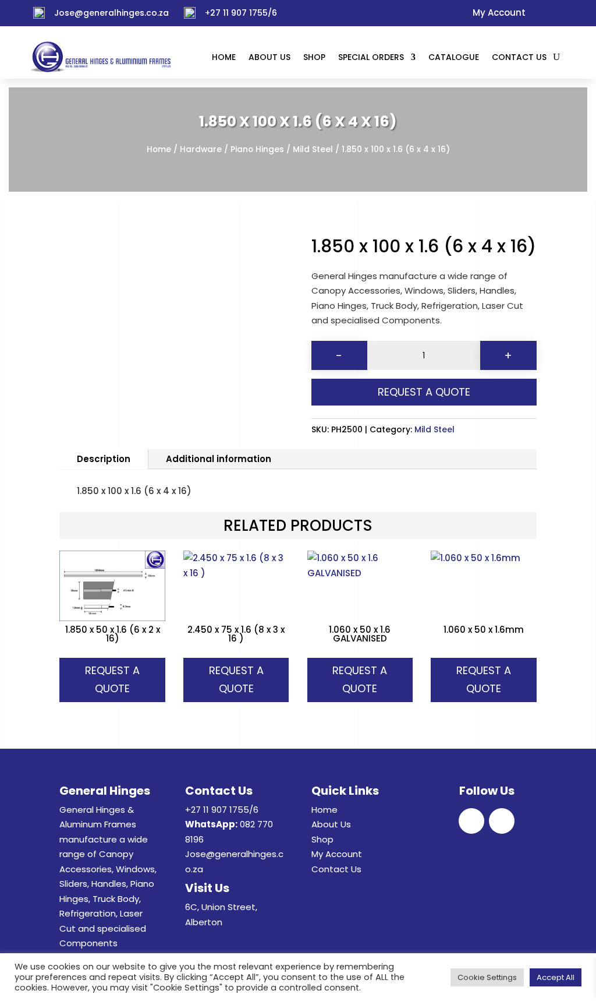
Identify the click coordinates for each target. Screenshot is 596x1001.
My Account (336, 854)
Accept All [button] (555, 977)
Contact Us (336, 869)
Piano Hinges (257, 149)
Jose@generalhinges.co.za (111, 13)
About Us (331, 824)
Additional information (218, 459)
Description (103, 459)
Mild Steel (313, 149)
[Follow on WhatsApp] (558, 13)
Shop (322, 839)
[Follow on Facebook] (539, 13)
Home (159, 149)
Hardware (201, 149)
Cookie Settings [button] (487, 977)
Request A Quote (424, 392)
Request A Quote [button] (112, 679)
